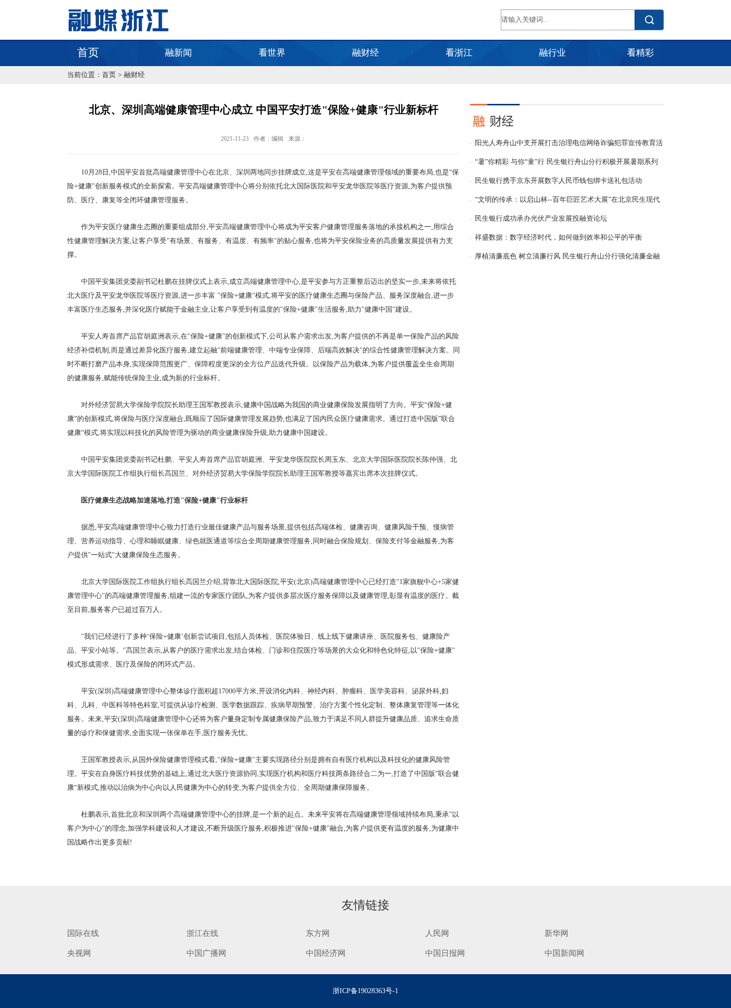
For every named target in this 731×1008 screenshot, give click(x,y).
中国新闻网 (564, 953)
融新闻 (178, 53)
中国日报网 (446, 953)
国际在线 (83, 933)
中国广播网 (206, 953)
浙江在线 (202, 933)
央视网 (79, 953)
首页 (88, 52)
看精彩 (640, 53)
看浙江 (459, 53)
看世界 (272, 53)
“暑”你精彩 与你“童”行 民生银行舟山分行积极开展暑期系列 (566, 162)
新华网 (556, 933)
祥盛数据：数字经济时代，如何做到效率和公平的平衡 (558, 237)
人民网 (437, 933)
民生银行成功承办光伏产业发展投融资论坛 (541, 218)
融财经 (365, 53)
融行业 (552, 53)
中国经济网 (326, 953)
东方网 (318, 933)
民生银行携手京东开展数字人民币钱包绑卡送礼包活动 (558, 180)
